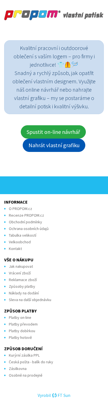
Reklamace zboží (23, 279)
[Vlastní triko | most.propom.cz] (54, 15)
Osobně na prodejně (25, 375)
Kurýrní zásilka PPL (24, 355)
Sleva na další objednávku (30, 299)
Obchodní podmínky (25, 221)
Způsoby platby (22, 286)
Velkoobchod (20, 241)
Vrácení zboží (20, 273)
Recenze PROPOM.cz (26, 215)
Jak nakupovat (21, 266)
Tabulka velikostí (22, 235)
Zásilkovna (18, 368)
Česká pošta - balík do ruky (31, 361)
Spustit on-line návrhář (53, 131)
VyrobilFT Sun (54, 395)
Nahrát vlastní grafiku (54, 145)
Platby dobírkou (22, 330)
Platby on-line (20, 317)
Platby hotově (20, 337)
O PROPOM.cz (20, 208)
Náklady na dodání (24, 293)
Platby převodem (23, 324)
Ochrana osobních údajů (29, 228)
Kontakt (15, 248)
